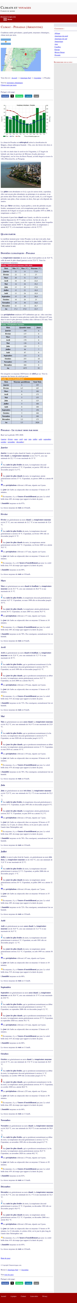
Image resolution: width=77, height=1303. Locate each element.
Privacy (44, 1296)
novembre (11, 442)
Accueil (14, 78)
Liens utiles (34, 1296)
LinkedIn (28, 96)
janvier (3, 439)
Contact (23, 1296)
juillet (35, 439)
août (40, 439)
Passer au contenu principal (10, 1)
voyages (16, 7)
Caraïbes (58, 47)
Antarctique (59, 41)
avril (21, 439)
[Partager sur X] (12, 96)
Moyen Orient (60, 52)
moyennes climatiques (15, 82)
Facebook (5, 96)
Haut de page (5, 1258)
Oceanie (57, 55)
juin (30, 439)
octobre (3, 442)
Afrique (57, 33)
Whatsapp (19, 96)
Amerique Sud (25, 78)
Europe (57, 49)
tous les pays (9, 1274)
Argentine (37, 78)
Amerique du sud (61, 38)
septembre (47, 439)
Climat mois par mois (9, 85)
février (10, 439)
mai (25, 439)
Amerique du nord (61, 36)
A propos (13, 1296)
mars (16, 439)
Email (36, 96)
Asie (56, 44)
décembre (19, 442)
